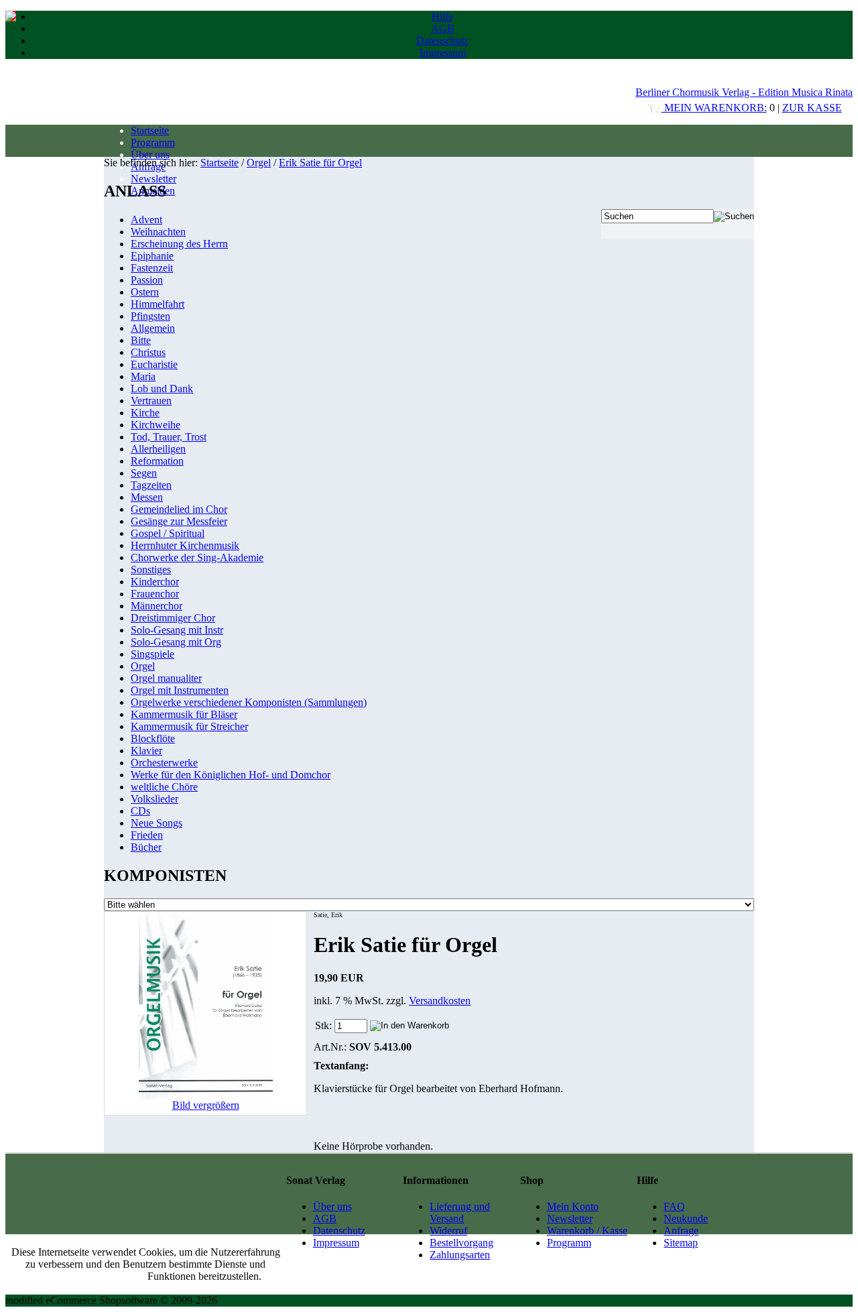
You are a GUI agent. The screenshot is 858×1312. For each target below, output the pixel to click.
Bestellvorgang (461, 1242)
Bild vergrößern (205, 1105)
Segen (144, 473)
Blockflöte (153, 738)
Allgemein (153, 328)
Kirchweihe (155, 424)
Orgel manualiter (166, 678)
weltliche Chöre (164, 786)
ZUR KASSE (812, 107)
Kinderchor (155, 581)
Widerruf (448, 1230)
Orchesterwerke (164, 762)
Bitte (141, 340)
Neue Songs (156, 823)
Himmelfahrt (157, 304)
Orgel (259, 162)
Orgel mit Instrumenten (180, 690)
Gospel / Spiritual (167, 533)
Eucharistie (154, 364)
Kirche (145, 412)
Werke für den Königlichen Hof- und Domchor (230, 774)
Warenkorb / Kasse (587, 1230)
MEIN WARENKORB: (714, 107)
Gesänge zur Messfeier (179, 521)
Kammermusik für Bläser (184, 714)
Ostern (145, 292)
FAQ (674, 1206)
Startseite (150, 130)
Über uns (150, 154)
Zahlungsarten (460, 1254)
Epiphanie (152, 255)
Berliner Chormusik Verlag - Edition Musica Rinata (744, 92)
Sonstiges (151, 569)
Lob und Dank (162, 388)
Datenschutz (442, 40)
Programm (153, 142)
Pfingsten (150, 316)
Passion (147, 280)
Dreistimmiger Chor (173, 617)
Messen (147, 497)
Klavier (146, 750)
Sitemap (681, 1242)
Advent (146, 219)
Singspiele (152, 654)
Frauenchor (155, 593)
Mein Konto (573, 1206)
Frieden (147, 835)
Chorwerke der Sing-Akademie (197, 557)
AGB (442, 28)
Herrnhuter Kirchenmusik (185, 545)
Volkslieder (154, 798)
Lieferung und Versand (460, 1212)
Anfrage (681, 1230)
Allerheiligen (158, 449)
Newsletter (153, 178)
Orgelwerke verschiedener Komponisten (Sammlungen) (249, 702)
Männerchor (156, 605)
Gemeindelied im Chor (179, 509)
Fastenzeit (152, 268)
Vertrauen (151, 400)
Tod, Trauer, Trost (168, 436)
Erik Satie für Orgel (320, 162)
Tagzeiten (151, 485)
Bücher (146, 847)
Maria (143, 376)
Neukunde (686, 1218)
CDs (140, 811)
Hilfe (442, 16)
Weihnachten (158, 231)
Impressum (443, 52)
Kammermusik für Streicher (189, 726)
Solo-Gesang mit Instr (177, 630)
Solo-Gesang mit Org (176, 642)
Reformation (157, 461)
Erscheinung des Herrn (179, 243)
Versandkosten (440, 1000)
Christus (148, 352)
